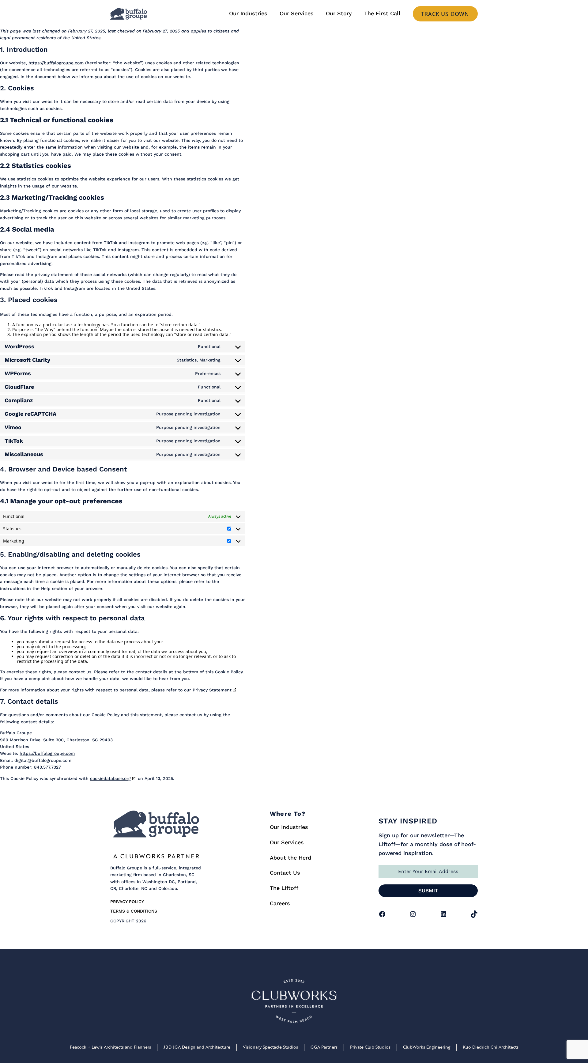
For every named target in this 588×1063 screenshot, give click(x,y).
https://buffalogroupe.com (56, 62)
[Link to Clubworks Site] (294, 1002)
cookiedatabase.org (110, 778)
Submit (428, 890)
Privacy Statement (212, 689)
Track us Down (445, 13)
